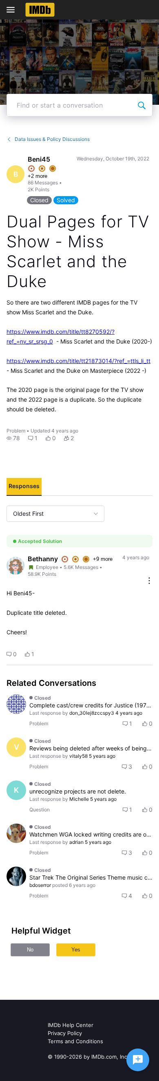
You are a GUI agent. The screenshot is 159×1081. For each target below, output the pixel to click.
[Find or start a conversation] (141, 105)
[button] (13, 438)
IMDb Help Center (70, 1025)
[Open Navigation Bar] (13, 10)
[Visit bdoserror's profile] (16, 876)
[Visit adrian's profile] (16, 833)
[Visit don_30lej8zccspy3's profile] (16, 704)
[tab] (24, 487)
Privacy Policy (65, 1033)
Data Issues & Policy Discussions (52, 139)
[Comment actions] (149, 581)
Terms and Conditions (75, 1041)
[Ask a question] (137, 1060)
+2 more (37, 176)
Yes (75, 950)
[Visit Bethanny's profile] (15, 566)
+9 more (103, 559)
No (30, 950)
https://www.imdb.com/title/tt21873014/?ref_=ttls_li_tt (78, 360)
